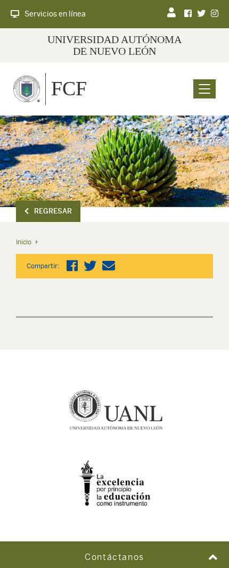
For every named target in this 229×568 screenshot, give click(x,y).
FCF (69, 88)
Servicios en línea (55, 14)
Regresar (53, 211)
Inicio (23, 242)
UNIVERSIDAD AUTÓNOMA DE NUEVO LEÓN (114, 45)
